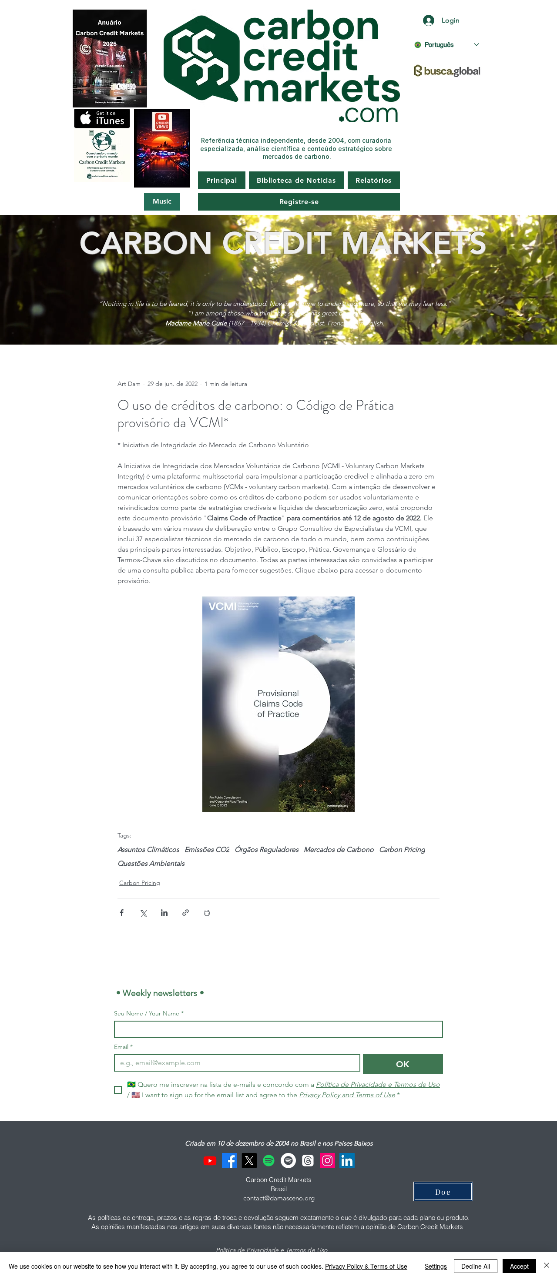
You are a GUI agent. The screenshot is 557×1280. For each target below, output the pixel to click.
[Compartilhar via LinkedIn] (164, 912)
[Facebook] (229, 1160)
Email (123, 1047)
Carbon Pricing (402, 849)
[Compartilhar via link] (185, 912)
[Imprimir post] (207, 912)
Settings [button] (436, 1266)
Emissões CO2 (207, 849)
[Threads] (307, 1160)
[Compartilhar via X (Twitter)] (143, 912)
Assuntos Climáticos (148, 849)
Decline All (475, 1266)
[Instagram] (327, 1160)
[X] (249, 1160)
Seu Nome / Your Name (149, 1013)
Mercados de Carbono (339, 849)
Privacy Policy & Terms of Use (366, 1266)
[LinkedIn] (347, 1160)
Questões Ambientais (151, 863)
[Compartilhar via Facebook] (121, 912)
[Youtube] (210, 1160)
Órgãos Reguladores (267, 849)
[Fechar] (546, 1266)
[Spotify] (268, 1160)
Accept (519, 1266)
